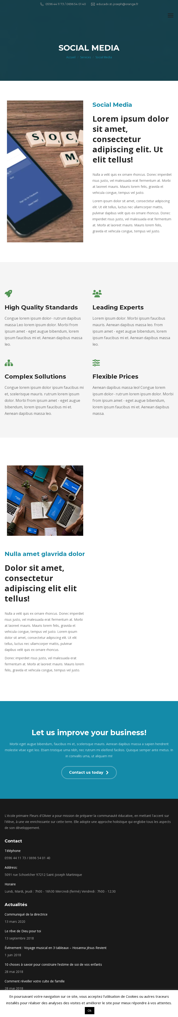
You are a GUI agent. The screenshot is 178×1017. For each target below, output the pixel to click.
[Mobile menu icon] (170, 15)
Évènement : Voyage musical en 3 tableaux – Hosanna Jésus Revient (56, 948)
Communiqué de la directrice (26, 914)
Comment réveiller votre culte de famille (35, 981)
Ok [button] (90, 1010)
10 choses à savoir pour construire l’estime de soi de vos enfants (53, 964)
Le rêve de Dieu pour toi (23, 931)
